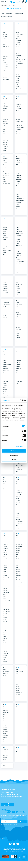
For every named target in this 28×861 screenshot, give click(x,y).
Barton (17, 32)
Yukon (4, 759)
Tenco (17, 552)
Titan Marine (19, 563)
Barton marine (19, 34)
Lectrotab (18, 314)
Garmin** (5, 231)
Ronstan (18, 519)
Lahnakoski (19, 304)
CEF (4, 113)
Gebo (4, 235)
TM (17, 565)
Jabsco (18, 280)
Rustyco (18, 528)
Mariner (5, 366)
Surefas (5, 655)
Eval (4, 179)
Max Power (5, 381)
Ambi (4, 54)
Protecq (18, 463)
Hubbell (18, 259)
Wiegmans (5, 731)
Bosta (17, 78)
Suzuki (4, 657)
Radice (18, 484)
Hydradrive (19, 268)
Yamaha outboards (5, 754)
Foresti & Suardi (20, 192)
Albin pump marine (5, 39)
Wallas (4, 706)
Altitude (5, 52)
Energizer (5, 167)
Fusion (17, 213)
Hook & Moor (19, 253)
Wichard (5, 729)
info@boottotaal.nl (12, 794)
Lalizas (17, 307)
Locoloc (18, 335)
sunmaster (5, 649)
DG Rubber (19, 113)
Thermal (18, 556)
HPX (17, 257)
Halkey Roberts (20, 223)
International (6, 288)
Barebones (19, 30)
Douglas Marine (20, 127)
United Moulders (7, 680)
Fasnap (18, 160)
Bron (17, 84)
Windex (4, 737)
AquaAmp (5, 64)
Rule (17, 526)
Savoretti (5, 542)
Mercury (5, 393)
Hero (17, 243)
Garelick (5, 229)
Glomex (5, 242)
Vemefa (18, 678)
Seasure (5, 565)
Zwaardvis (18, 754)
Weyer (4, 721)
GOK (4, 248)
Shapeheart (6, 577)
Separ (4, 573)
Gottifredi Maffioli (7, 250)
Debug (18, 106)
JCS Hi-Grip (19, 284)
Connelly (5, 142)
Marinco (5, 362)
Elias (4, 165)
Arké (4, 73)
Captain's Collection (5, 105)
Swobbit (5, 661)
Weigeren (14, 459)
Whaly (4, 725)
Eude (4, 177)
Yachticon (5, 749)
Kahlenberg (6, 302)
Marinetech (5, 368)
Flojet (17, 183)
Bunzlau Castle (19, 89)
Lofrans (18, 337)
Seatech (5, 567)
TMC (17, 567)
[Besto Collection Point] (5, 856)
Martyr (4, 377)
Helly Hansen (19, 233)
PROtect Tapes (19, 465)
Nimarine (18, 377)
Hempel (18, 239)
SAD (4, 535)
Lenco (17, 316)
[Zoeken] (26, 5)
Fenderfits (18, 169)
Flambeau (18, 175)
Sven (4, 659)
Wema (4, 714)
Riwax (17, 511)
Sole (4, 605)
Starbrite (5, 624)
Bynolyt (18, 91)
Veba (17, 676)
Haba (17, 221)
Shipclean (5, 580)
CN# (4, 129)
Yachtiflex (5, 752)
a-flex (4, 26)
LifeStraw (18, 325)
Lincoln (18, 327)
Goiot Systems (6, 246)
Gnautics (5, 244)
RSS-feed (23, 848)
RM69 (17, 513)
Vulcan (18, 697)
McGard (5, 387)
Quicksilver (5, 488)
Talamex (18, 535)
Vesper (18, 682)
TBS (17, 538)
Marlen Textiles (6, 370)
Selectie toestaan (14, 455)
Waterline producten (5, 709)
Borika (17, 72)
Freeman (18, 202)
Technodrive (19, 546)
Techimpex (19, 542)
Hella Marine (19, 231)
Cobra (4, 134)
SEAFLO (4, 556)
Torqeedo (18, 573)
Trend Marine (19, 580)
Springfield (5, 617)
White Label (6, 727)
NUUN (17, 383)
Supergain (5, 653)
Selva (4, 571)
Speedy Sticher (6, 611)
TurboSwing (19, 582)
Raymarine (19, 492)
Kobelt (4, 309)
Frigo (17, 204)
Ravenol (18, 490)
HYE (17, 272)
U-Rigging (5, 673)
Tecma (18, 548)
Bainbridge (19, 26)
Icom (4, 280)
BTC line (18, 86)
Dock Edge (19, 117)
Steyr (4, 632)
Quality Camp (6, 481)
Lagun (17, 302)
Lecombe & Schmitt (19, 311)
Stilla (4, 634)
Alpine (4, 50)
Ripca (17, 505)
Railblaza (18, 486)
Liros (17, 331)
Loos (17, 339)
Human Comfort (20, 261)
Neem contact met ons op (7, 804)
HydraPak (18, 270)
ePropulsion (6, 173)
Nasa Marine (19, 354)
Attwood (5, 77)
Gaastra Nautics (7, 221)
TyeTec (18, 584)
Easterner (5, 158)
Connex (5, 144)
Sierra (4, 586)
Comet (4, 138)
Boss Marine (19, 76)
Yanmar (5, 757)
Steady (4, 630)
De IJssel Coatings (18, 103)
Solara (4, 603)
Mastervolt (5, 379)
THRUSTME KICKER (20, 561)
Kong (4, 311)
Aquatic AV (5, 68)
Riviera (18, 509)
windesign (5, 735)
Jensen (18, 286)
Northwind (18, 379)
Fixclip (17, 173)
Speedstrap (6, 609)
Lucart (17, 342)
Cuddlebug (5, 148)
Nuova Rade (19, 381)
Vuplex (18, 699)
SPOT (4, 615)
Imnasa (5, 284)
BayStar (18, 42)
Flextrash (18, 181)
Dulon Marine (19, 134)
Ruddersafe (19, 523)
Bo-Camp (18, 61)
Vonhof (18, 694)
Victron (18, 688)
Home (4, 11)
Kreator (5, 315)
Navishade (19, 368)
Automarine (6, 79)
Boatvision (18, 68)
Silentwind (5, 590)
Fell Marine (18, 167)
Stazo (4, 628)
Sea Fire (5, 554)
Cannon (5, 101)
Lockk (17, 333)
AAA (4, 28)
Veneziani (18, 680)
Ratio (17, 488)
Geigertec (5, 237)
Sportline (5, 613)
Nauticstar (18, 360)
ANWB (4, 62)
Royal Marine (19, 521)
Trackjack (18, 575)
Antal (4, 60)
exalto (4, 181)
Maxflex (4, 383)
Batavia (18, 38)
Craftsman (5, 146)
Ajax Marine (6, 36)
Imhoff (4, 282)
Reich (17, 498)
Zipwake (18, 752)
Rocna (17, 517)
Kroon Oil (5, 317)
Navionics (18, 364)
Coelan (4, 136)
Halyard (18, 225)
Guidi (4, 254)
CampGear (5, 99)
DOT (17, 123)
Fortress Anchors (20, 198)
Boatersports (19, 63)
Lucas (17, 344)
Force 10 (18, 188)
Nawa (17, 370)
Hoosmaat (18, 255)
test (17, 554)
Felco (17, 165)
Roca (17, 515)
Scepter (5, 546)
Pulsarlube (18, 471)
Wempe (5, 718)
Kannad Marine (6, 304)
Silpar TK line (6, 592)
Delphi (17, 110)
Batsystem (18, 40)
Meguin (4, 391)
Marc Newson (6, 358)
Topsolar (18, 571)
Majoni (4, 354)
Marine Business (7, 364)
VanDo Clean (19, 671)
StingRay (5, 638)
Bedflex (18, 47)
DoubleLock (19, 125)
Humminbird (19, 263)
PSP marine (19, 469)
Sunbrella (5, 647)
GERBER (4, 240)
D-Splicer (18, 99)
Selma (4, 569)
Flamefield (18, 177)
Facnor (18, 158)
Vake (17, 669)
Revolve (18, 500)
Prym (17, 467)
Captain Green (6, 103)
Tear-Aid (18, 540)
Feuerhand (19, 171)
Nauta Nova (19, 358)
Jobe (17, 290)
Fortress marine (20, 200)
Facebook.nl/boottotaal (15, 796)
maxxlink (5, 385)
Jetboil (18, 288)
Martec (4, 375)
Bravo (17, 82)
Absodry (5, 30)
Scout (4, 550)
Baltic (17, 28)
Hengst (18, 241)
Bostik (17, 80)
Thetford (18, 559)
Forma (17, 194)
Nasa (17, 352)
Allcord (4, 44)
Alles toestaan (14, 450)
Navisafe (18, 366)
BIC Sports (18, 55)
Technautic (19, 544)
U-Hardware (6, 671)
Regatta (18, 496)
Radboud (18, 481)
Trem (17, 577)
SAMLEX (4, 540)
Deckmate (18, 108)
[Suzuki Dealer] (14, 856)
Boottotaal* (19, 70)
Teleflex (18, 550)
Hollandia (18, 249)
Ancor (4, 58)
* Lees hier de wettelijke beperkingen (9, 824)
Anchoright (5, 56)
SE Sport (5, 552)
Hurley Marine (19, 266)
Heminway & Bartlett (19, 236)
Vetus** (18, 684)
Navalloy (18, 362)
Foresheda (19, 190)
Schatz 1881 (5, 548)
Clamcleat (5, 123)
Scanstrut (5, 544)
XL (16, 706)
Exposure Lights (6, 183)
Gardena (5, 227)
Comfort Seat (6, 140)
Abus (4, 32)
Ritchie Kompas (20, 507)
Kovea (4, 313)
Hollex (17, 251)
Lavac (17, 309)
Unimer (4, 678)
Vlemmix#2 (19, 692)
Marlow (4, 373)
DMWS (18, 848)
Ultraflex (5, 676)
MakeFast (5, 356)
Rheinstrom (19, 502)
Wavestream (6, 712)
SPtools (4, 619)
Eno (4, 169)
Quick (4, 484)
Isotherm (5, 290)
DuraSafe (18, 138)
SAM (4, 538)
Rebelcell (18, 494)
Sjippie (4, 596)
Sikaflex (5, 588)
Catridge (5, 110)
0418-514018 (9, 793)
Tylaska (18, 586)
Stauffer (5, 626)
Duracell (18, 136)
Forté (17, 196)
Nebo (17, 373)
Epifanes (5, 171)
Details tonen (19, 446)
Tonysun (18, 569)
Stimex (4, 636)
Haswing (18, 229)
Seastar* (5, 563)
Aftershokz (5, 34)
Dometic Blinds (19, 121)
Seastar (5, 561)
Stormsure (5, 645)
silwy (4, 594)
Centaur (5, 121)
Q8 (3, 479)
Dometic (18, 119)
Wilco (4, 733)
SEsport (5, 575)
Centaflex (5, 115)
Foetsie (18, 185)
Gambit (4, 225)
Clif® (4, 125)
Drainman (18, 129)
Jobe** (18, 292)
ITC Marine (5, 292)
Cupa (4, 150)
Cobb (4, 131)
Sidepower (5, 582)
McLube (5, 389)
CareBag (5, 108)
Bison (17, 57)
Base (17, 36)
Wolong (5, 739)
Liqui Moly (18, 329)
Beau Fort (18, 44)
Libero (17, 323)
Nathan (18, 356)
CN (3, 127)
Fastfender (19, 162)
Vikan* (17, 690)
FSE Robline (19, 206)
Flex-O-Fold (19, 179)
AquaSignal (6, 66)
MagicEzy (5, 352)
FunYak (18, 209)
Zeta (17, 749)
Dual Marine (19, 131)
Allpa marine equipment (6, 47)
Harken (18, 227)
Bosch (17, 74)
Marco (4, 360)
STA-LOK (5, 622)
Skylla (4, 598)
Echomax (5, 162)
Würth (4, 742)
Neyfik (17, 375)
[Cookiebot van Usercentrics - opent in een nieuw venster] (20, 400)
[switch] (24, 431)
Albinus (4, 42)
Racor (17, 479)
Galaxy (4, 223)
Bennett (18, 49)
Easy (4, 160)
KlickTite (5, 307)
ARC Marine (6, 71)
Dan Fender (19, 101)
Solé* (4, 607)
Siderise (5, 584)
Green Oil (5, 252)
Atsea (4, 75)
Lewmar (18, 318)
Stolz (4, 640)
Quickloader (6, 486)
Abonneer (22, 821)
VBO (17, 673)
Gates (4, 233)
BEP (17, 51)
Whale (4, 723)
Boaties (18, 65)
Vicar (17, 686)
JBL (17, 282)
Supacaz (5, 651)
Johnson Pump (20, 294)
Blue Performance (20, 59)
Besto (17, 53)
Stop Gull (5, 642)
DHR (17, 115)
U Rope (4, 669)
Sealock (5, 559)
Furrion (18, 211)
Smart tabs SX (6, 601)
